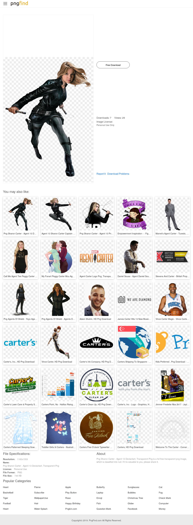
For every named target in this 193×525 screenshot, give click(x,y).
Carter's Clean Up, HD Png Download (97, 404)
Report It (101, 173)
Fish (98, 503)
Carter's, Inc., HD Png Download (19, 361)
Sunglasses (133, 487)
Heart (5, 487)
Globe (131, 503)
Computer (164, 503)
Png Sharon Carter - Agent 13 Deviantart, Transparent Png (32, 233)
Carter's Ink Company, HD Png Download (99, 361)
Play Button (71, 492)
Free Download (113, 64)
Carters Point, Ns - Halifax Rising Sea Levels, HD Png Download (72, 404)
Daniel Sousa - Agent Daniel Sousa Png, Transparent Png (145, 276)
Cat (160, 487)
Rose (68, 497)
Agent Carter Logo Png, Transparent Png (99, 276)
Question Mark (103, 508)
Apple (68, 487)
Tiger (5, 497)
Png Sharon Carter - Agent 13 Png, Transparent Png (105, 233)
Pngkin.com (71, 508)
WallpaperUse (41, 497)
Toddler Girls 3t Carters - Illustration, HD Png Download (68, 447)
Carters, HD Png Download (130, 447)
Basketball (8, 492)
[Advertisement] (48, 36)
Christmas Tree (135, 497)
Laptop (99, 492)
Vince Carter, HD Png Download (57, 361)
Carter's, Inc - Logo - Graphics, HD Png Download (141, 404)
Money (162, 508)
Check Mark (165, 497)
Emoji (99, 497)
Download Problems (118, 173)
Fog (161, 492)
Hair (36, 503)
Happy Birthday (73, 503)
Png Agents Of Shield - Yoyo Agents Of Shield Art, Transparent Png (36, 318)
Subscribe (39, 492)
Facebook (132, 508)
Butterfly (100, 487)
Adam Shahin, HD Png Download (95, 318)
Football (7, 503)
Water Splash (40, 508)
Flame (37, 487)
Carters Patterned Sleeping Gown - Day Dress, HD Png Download (35, 447)
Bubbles (132, 492)
